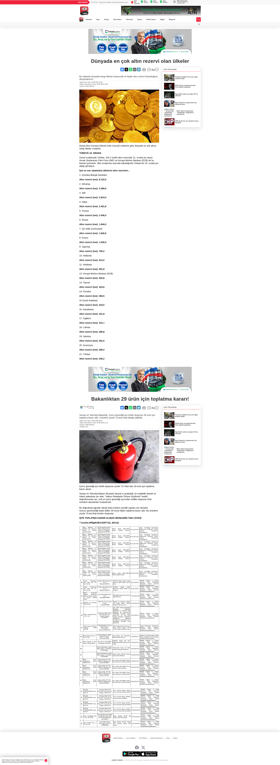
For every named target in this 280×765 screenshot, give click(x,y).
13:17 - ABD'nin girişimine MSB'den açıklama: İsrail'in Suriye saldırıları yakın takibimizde (110, 2)
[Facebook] (137, 748)
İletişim (175, 738)
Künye (168, 738)
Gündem (89, 19)
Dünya (106, 19)
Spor (98, 19)
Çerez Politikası (131, 738)
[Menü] (199, 24)
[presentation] (127, 2)
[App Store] (149, 754)
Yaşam (139, 19)
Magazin (172, 19)
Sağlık (162, 19)
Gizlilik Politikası (118, 738)
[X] (143, 748)
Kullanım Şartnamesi (156, 738)
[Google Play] (131, 754)
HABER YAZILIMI (117, 760)
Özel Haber (117, 19)
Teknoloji (129, 19)
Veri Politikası (143, 738)
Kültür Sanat (151, 19)
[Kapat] (46, 760)
